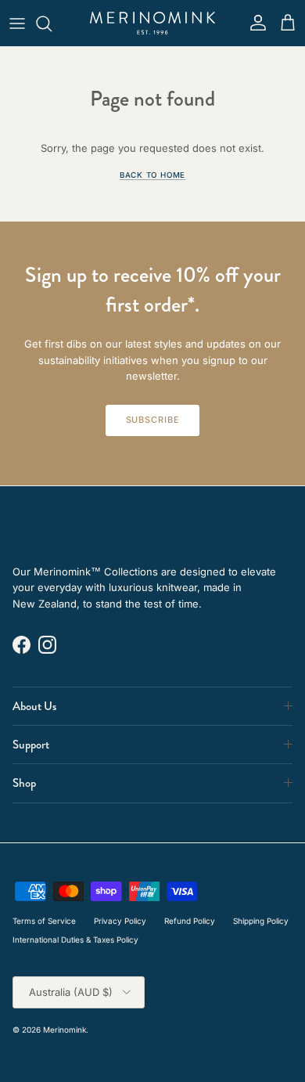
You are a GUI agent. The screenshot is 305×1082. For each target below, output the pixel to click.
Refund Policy (189, 920)
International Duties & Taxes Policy (75, 939)
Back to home (152, 175)
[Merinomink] (152, 23)
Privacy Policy (120, 920)
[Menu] (17, 23)
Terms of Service (44, 920)
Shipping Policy (261, 920)
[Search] (51, 23)
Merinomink (64, 1029)
